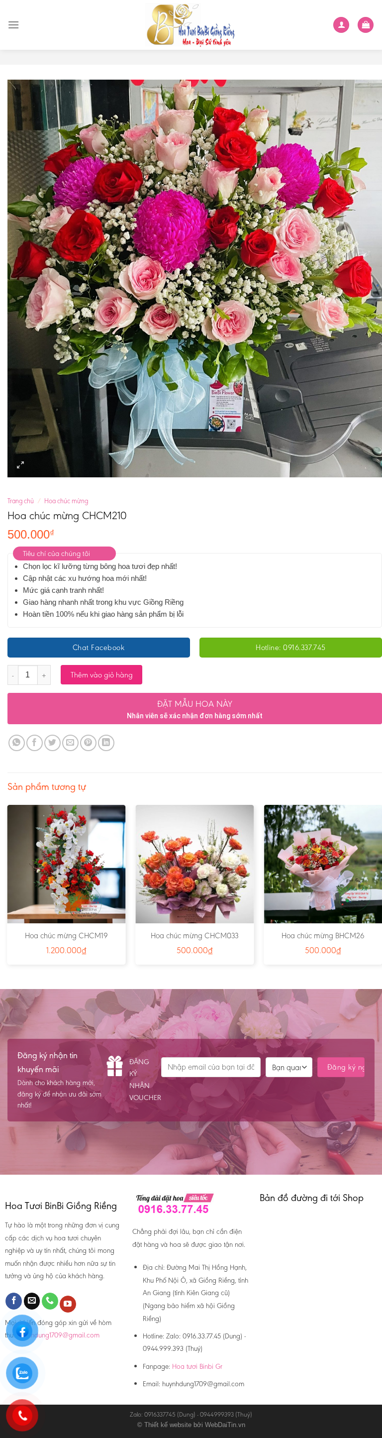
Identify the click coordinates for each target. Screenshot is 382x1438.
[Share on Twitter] (52, 743)
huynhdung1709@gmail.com (58, 1334)
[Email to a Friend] (70, 743)
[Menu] (13, 24)
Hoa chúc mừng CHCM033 (194, 935)
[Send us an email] (32, 1301)
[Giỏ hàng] (366, 25)
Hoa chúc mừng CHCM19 (66, 935)
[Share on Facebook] (34, 743)
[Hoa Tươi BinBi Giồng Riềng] (191, 25)
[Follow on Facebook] (13, 1301)
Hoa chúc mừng (66, 501)
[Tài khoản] (341, 25)
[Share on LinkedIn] (106, 743)
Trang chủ (20, 501)
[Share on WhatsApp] (16, 743)
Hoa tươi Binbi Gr (197, 1366)
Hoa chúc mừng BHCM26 (323, 935)
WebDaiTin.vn (225, 1425)
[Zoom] (20, 465)
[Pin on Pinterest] (88, 743)
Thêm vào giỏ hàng (102, 674)
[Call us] (50, 1301)
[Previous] (7, 888)
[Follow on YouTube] (68, 1304)
